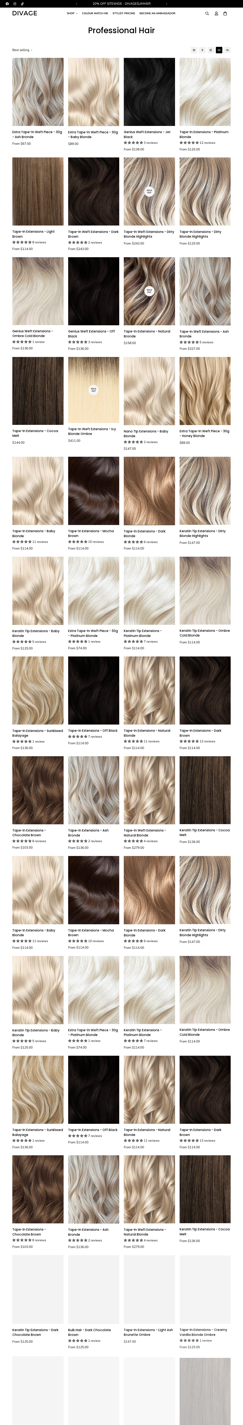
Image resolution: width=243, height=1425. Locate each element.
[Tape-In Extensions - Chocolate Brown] (38, 790)
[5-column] (227, 50)
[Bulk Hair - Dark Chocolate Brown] (93, 1289)
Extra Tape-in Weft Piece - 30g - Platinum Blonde (93, 633)
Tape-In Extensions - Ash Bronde (88, 833)
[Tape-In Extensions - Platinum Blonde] (205, 92)
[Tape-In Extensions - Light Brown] (38, 191)
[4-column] (219, 50)
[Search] (207, 13)
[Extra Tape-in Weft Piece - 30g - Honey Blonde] (205, 391)
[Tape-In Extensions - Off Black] (93, 690)
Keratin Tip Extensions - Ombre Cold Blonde (205, 633)
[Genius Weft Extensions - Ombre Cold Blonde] (38, 291)
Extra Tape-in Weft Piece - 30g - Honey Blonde (204, 433)
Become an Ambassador (157, 13)
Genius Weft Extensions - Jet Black (147, 134)
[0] (225, 13)
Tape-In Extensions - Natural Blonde (147, 733)
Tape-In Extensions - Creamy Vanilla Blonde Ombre (203, 1332)
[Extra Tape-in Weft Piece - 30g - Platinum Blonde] (93, 591)
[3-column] (210, 50)
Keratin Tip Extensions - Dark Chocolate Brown (35, 1332)
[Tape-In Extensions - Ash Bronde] (93, 790)
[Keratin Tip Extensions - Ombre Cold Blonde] (205, 591)
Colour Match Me (95, 13)
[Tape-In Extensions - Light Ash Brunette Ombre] (149, 1289)
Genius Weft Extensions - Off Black (91, 334)
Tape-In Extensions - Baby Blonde (33, 533)
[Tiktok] (22, 3)
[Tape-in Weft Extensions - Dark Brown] (93, 191)
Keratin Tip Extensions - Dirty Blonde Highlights (203, 533)
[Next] (166, 4)
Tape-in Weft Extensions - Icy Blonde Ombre (92, 431)
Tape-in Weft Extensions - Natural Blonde (145, 833)
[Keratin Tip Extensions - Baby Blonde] (38, 591)
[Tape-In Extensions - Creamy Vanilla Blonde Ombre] (205, 1289)
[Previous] (76, 4)
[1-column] (194, 50)
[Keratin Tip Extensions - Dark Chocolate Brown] (38, 1289)
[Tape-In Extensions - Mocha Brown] (93, 491)
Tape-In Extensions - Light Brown (33, 234)
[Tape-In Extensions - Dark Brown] (205, 690)
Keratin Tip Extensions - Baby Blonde (36, 633)
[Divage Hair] (24, 13)
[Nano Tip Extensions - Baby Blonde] (149, 391)
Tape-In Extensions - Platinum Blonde (204, 134)
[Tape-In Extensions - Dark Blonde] (149, 491)
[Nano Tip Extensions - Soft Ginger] (149, 1389)
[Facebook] (7, 3)
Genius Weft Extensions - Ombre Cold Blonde (32, 333)
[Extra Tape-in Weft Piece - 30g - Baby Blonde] (93, 92)
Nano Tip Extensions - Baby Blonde (146, 434)
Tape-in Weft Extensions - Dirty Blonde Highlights (149, 234)
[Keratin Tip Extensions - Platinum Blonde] (149, 591)
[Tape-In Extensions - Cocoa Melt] (38, 391)
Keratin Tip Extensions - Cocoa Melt (205, 832)
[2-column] (202, 50)
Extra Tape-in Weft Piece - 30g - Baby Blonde (93, 134)
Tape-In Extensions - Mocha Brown (91, 533)
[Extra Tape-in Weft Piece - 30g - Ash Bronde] (38, 92)
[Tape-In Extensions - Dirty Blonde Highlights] (205, 191)
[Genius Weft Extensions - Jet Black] (149, 92)
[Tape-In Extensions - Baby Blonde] (38, 491)
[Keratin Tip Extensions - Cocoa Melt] (205, 790)
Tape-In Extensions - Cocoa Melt (35, 433)
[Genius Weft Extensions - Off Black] (93, 291)
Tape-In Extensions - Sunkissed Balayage (37, 733)
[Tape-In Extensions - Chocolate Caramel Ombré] (38, 1389)
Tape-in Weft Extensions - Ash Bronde (204, 334)
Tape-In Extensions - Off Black (93, 730)
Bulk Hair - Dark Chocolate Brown (89, 1332)
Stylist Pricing (124, 13)
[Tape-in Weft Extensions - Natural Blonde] (149, 790)
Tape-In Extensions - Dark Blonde (145, 533)
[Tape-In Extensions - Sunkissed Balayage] (38, 690)
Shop (70, 13)
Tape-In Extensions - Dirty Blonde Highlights (200, 234)
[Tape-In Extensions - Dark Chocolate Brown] (93, 1389)
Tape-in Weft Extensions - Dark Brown (93, 234)
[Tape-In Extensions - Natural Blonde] (149, 690)
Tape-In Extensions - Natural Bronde (147, 334)
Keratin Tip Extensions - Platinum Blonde (143, 633)
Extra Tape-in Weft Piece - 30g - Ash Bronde (37, 134)
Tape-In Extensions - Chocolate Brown (29, 833)
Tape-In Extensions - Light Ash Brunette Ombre (148, 1332)
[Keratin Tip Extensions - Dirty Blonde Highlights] (205, 491)
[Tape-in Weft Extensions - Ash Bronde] (205, 291)
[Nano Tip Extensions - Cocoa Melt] (205, 1389)
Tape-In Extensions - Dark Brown (200, 733)
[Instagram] (14, 3)
